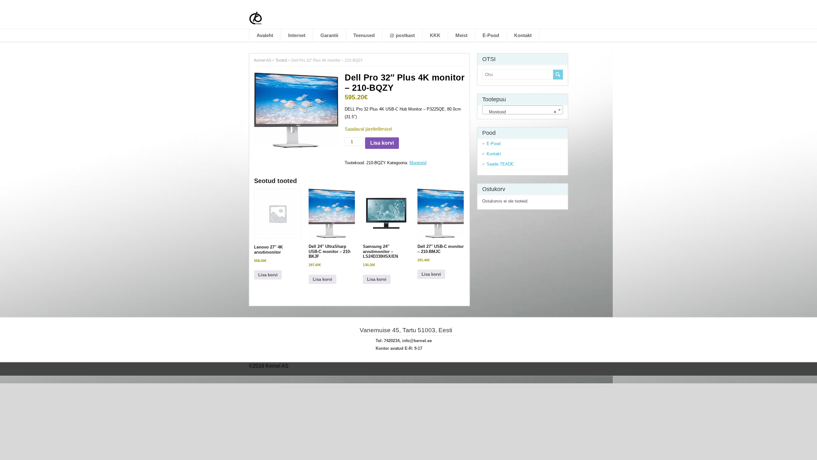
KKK (435, 35)
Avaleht (265, 35)
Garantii (329, 35)
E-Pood (491, 35)
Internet (296, 35)
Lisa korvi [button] (268, 274)
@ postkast (402, 35)
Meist (461, 35)
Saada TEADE (500, 164)
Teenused (364, 35)
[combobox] (522, 109)
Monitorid (417, 162)
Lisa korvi (382, 143)
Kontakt (523, 35)
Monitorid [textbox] (520, 112)
